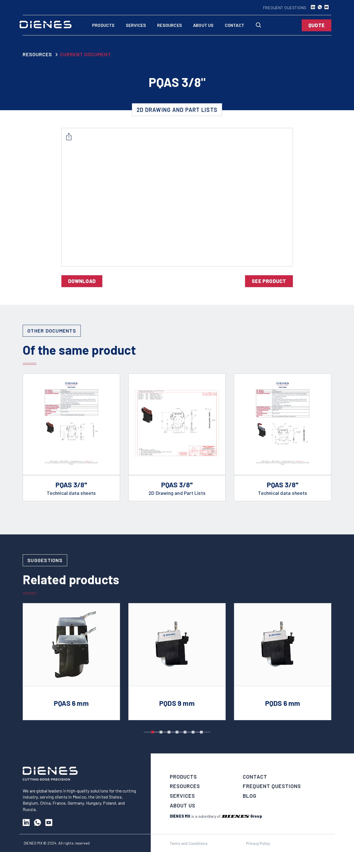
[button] (152, 732)
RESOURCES (37, 54)
